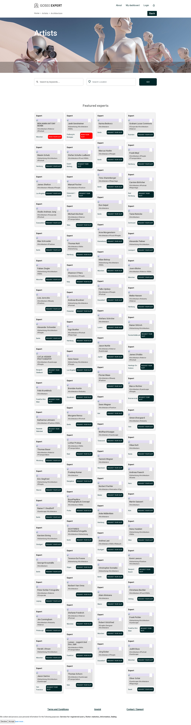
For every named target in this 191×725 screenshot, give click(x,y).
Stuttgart (39, 544)
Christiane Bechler (137, 590)
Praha (69, 510)
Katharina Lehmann (46, 420)
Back (152, 13)
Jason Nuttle (104, 346)
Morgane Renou (75, 415)
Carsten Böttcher (137, 182)
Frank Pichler (135, 617)
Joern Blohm (135, 268)
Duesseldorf (40, 223)
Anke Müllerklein (106, 513)
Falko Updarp (104, 289)
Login (146, 5)
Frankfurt (70, 655)
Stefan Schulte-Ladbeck (79, 155)
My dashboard (132, 5)
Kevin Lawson (135, 558)
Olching (130, 599)
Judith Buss (134, 649)
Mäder (100, 495)
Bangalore (70, 481)
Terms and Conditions (58, 709)
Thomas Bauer (44, 449)
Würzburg (39, 460)
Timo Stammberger (107, 178)
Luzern (100, 327)
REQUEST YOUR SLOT (115, 132)
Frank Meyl (134, 153)
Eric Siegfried (43, 479)
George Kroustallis (45, 563)
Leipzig (38, 601)
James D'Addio (135, 354)
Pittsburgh (40, 630)
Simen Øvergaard (137, 418)
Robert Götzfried (106, 622)
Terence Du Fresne (76, 558)
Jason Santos (43, 676)
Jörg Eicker (104, 652)
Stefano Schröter (107, 318)
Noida (130, 454)
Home (36, 13)
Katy (68, 282)
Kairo (130, 483)
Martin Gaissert (136, 502)
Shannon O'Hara (75, 273)
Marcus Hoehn (105, 151)
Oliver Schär (134, 678)
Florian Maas (104, 375)
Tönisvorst (101, 441)
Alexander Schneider (46, 327)
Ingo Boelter (73, 329)
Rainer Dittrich (135, 325)
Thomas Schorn (75, 674)
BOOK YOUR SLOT (55, 137)
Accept (11, 721)
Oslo (129, 427)
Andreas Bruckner (76, 300)
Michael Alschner (75, 214)
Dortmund (131, 223)
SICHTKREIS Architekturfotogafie (77, 530)
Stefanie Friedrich (76, 613)
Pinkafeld (70, 311)
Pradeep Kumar (75, 472)
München (39, 137)
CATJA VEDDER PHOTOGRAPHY (44, 358)
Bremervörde (133, 398)
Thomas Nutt (74, 243)
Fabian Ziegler (43, 268)
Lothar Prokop (74, 443)
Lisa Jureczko (43, 298)
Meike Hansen (135, 295)
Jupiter (100, 357)
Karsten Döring (44, 535)
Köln (129, 510)
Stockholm (70, 397)
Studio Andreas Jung (46, 212)
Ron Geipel (103, 205)
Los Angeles (40, 193)
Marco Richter (135, 386)
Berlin (100, 132)
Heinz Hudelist (135, 529)
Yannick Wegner (106, 459)
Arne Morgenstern (107, 232)
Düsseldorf (101, 300)
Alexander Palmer (137, 241)
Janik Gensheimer (76, 123)
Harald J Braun (44, 649)
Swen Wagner (105, 404)
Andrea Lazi (104, 541)
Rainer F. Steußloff (45, 508)
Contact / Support (135, 709)
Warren (38, 490)
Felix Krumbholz (44, 390)
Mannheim (101, 468)
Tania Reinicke (135, 214)
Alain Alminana (105, 595)
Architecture (56, 13)
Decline (4, 721)
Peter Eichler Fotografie (48, 590)
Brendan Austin (75, 388)
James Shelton (44, 184)
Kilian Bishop (104, 259)
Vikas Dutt (133, 445)
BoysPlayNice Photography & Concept (79, 500)
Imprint (97, 709)
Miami (100, 604)
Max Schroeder (44, 241)
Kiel (99, 413)
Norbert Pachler (106, 486)
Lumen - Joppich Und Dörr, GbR (77, 643)
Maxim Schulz (43, 155)
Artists (45, 13)
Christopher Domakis (108, 568)
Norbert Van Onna (76, 585)
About (119, 5)
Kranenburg (102, 241)
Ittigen (69, 567)
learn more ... (20, 721)
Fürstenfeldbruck (134, 335)
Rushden (131, 135)
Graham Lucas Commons (140, 123)
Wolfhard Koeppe (106, 432)
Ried (68, 454)
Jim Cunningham (44, 619)
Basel (130, 689)
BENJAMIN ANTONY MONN (46, 124)
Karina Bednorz (106, 123)
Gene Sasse (73, 359)
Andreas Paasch (136, 472)
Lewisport (131, 250)
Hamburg (131, 164)
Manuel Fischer (75, 184)
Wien (68, 225)
